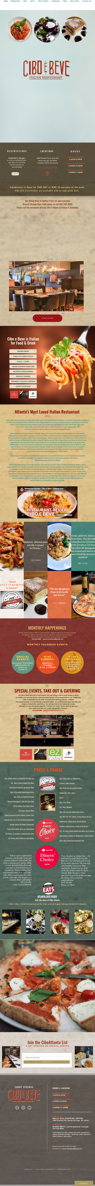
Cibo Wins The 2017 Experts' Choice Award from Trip (75, 817)
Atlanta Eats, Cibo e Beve (67, 793)
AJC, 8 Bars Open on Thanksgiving (70, 779)
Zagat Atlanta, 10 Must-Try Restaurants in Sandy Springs (77, 836)
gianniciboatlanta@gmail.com (53, 639)
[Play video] (47, 730)
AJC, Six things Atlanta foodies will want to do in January (77, 831)
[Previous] (8, 986)
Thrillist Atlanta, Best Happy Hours (23, 806)
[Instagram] (23, 1108)
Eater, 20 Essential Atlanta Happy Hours (22, 792)
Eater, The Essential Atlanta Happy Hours (72, 812)
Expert (61, 798)
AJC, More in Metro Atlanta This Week (22, 783)
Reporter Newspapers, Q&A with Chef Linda (21, 801)
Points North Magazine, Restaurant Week (21, 788)
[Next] (87, 986)
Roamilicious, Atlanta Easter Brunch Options (73, 821)
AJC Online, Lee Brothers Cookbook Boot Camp (19, 834)
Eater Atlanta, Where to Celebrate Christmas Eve (19, 778)
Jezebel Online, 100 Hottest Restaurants (22, 824)
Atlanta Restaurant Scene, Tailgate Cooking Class (19, 815)
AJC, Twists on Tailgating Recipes (24, 797)
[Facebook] (17, 1108)
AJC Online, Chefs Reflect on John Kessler (21, 838)
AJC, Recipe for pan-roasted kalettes (71, 788)
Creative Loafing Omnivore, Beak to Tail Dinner (74, 826)
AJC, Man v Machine (66, 807)
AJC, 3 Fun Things (65, 802)
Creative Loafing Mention (67, 783)
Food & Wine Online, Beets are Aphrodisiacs (20, 829)
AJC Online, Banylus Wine (26, 811)
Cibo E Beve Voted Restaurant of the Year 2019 (30, 904)
